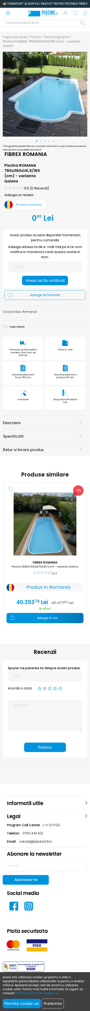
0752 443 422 (33, 833)
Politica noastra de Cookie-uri (36, 993)
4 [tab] (49, 141)
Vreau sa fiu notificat (45, 280)
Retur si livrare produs (23, 449)
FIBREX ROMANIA (25, 154)
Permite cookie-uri (22, 1003)
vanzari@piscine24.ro (35, 841)
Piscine (36, 37)
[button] (65, 14)
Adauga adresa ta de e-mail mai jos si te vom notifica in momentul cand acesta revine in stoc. (45, 251)
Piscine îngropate (56, 37)
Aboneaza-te (25, 879)
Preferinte (53, 1003)
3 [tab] (45, 141)
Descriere (12, 422)
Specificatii (13, 436)
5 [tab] (53, 141)
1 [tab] (37, 141)
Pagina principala (15, 37)
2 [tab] (41, 141)
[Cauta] (82, 23)
